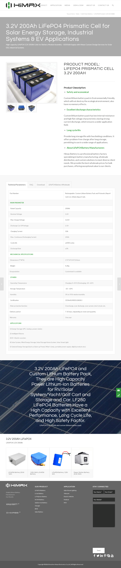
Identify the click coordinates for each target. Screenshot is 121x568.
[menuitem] (33, 5)
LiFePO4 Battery (40, 490)
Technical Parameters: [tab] (17, 185)
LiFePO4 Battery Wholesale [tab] (59, 185)
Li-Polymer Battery (41, 496)
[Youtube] (112, 555)
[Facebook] (94, 555)
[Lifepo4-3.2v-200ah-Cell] (31, 108)
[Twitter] (98, 555)
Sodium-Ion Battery (41, 503)
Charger (37, 506)
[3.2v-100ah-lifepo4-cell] (21, 108)
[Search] (112, 5)
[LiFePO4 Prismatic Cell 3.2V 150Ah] (2, 284)
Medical (66, 499)
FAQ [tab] (31, 185)
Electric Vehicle (69, 496)
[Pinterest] (105, 555)
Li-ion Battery (39, 493)
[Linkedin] (101, 555)
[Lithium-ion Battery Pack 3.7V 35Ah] (119, 284)
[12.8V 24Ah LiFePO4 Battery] (38, 458)
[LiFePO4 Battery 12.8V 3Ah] (60, 458)
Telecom (66, 493)
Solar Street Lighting (70, 490)
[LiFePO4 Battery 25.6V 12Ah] (17, 458)
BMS (36, 509)
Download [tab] (41, 185)
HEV (65, 503)
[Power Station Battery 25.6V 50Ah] (82, 458)
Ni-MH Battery (39, 499)
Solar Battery (39, 512)
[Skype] (108, 555)
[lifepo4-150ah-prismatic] (31, 83)
